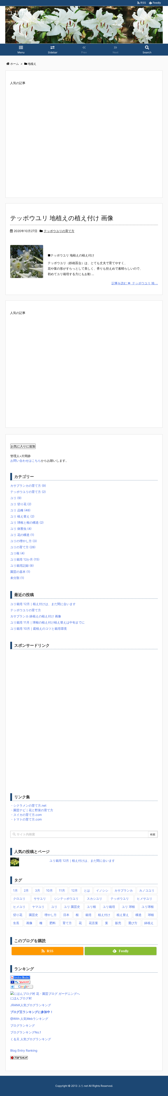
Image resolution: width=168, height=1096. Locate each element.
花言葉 (93, 923)
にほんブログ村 (21, 998)
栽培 (88, 915)
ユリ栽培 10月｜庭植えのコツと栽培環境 (38, 628)
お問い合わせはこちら (25, 460)
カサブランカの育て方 (28, 485)
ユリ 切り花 (20, 504)
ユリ (15, 498)
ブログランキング (22, 1025)
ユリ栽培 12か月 (24, 559)
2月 (26, 890)
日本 (66, 915)
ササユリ (40, 898)
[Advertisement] (84, 136)
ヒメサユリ (144, 898)
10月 (49, 890)
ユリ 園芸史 (72, 907)
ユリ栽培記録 (22, 565)
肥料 (52, 923)
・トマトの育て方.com (26, 819)
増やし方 (50, 915)
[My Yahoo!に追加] (20, 982)
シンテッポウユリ (66, 898)
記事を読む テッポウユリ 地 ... (135, 283)
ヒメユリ (19, 907)
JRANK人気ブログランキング (30, 1005)
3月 (37, 890)
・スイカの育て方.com (26, 815)
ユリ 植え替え (22, 516)
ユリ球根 (148, 907)
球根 (151, 915)
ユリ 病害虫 (21, 528)
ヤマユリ (38, 907)
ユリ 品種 (20, 510)
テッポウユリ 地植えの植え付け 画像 (61, 218)
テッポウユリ (119, 898)
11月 (62, 890)
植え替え (123, 915)
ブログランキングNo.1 (25, 1032)
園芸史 (33, 915)
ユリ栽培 (109, 907)
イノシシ (102, 890)
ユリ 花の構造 (22, 535)
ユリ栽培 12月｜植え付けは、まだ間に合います (43, 604)
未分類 (17, 578)
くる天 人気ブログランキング (30, 1039)
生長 (16, 923)
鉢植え (149, 923)
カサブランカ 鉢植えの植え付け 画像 (35, 616)
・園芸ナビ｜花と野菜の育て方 (31, 810)
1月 (15, 890)
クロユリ (19, 898)
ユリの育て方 (22, 547)
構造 (138, 915)
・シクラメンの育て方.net (28, 805)
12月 (74, 890)
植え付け (104, 915)
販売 (118, 923)
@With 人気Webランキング (29, 1018)
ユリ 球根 (128, 907)
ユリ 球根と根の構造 (27, 522)
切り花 (17, 915)
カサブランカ (123, 890)
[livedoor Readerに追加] (20, 977)
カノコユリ (146, 890)
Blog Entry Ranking (23, 1050)
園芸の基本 (20, 571)
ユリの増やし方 (23, 541)
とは (87, 890)
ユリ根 (17, 553)
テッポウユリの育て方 (59, 231)
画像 (29, 923)
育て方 (67, 923)
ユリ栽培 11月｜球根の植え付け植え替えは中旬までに (47, 622)
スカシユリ (94, 898)
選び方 (132, 923)
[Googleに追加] (21, 986)
